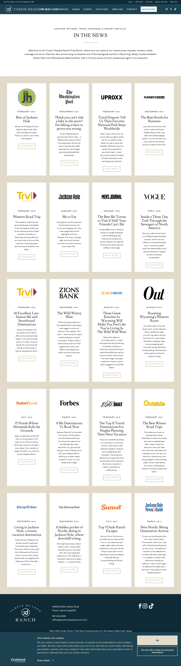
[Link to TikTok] (175, 9)
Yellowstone (118, 536)
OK (157, 640)
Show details (43, 660)
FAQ (51, 631)
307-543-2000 (59, 616)
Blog (129, 631)
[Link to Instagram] (167, 9)
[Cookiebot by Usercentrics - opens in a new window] (18, 660)
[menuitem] (130, 2)
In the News (107, 631)
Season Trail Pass (161, 2)
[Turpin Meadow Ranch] (31, 9)
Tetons (103, 542)
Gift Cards (139, 2)
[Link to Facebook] (171, 9)
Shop (130, 2)
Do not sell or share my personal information (157, 651)
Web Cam (173, 2)
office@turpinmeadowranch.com (69, 620)
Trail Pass (149, 2)
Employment (92, 631)
